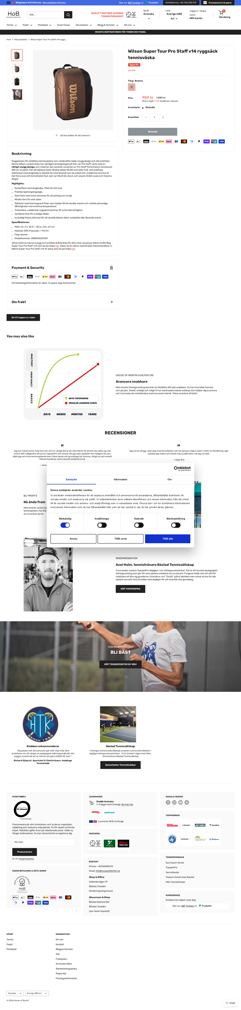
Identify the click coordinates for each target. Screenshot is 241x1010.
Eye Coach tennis (175, 862)
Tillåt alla (168, 538)
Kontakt (60, 944)
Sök (58, 954)
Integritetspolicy (26, 859)
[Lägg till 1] (163, 117)
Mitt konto (196, 18)
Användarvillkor (64, 963)
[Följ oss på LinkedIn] (186, 802)
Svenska (12, 993)
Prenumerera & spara (220, 2)
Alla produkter (20, 39)
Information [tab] (120, 479)
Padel (26, 25)
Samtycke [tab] (71, 479)
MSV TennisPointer (175, 882)
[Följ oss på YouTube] (180, 802)
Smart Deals (63, 25)
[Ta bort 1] (145, 117)
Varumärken (82, 25)
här (57, 246)
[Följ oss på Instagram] (174, 802)
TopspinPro (171, 867)
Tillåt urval (121, 538)
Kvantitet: (133, 117)
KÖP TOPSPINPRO (130, 588)
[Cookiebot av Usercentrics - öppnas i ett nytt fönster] (176, 468)
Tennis (10, 25)
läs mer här (127, 804)
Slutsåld (152, 131)
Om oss (128, 25)
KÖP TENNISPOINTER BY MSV (120, 664)
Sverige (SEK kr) (34, 993)
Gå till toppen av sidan (23, 317)
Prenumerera (24, 852)
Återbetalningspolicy (66, 968)
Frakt (157, 101)
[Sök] (68, 14)
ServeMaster (172, 872)
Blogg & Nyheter (106, 25)
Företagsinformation (66, 978)
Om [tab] (170, 479)
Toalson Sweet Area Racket (180, 877)
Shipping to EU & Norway (41, 2)
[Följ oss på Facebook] (168, 802)
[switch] (102, 525)
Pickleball (43, 25)
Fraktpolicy (61, 959)
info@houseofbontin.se (108, 871)
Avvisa (73, 538)
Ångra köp (61, 973)
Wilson (131, 70)
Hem (9, 39)
